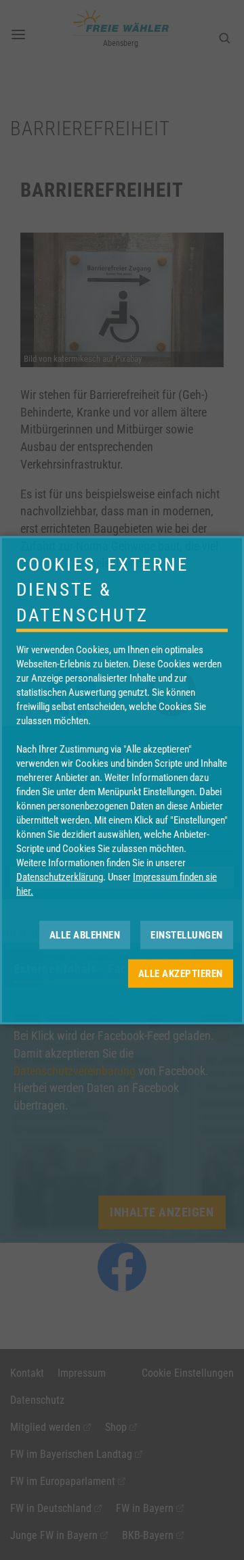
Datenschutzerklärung (59, 877)
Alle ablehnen (85, 934)
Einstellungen (186, 934)
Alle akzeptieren (180, 973)
